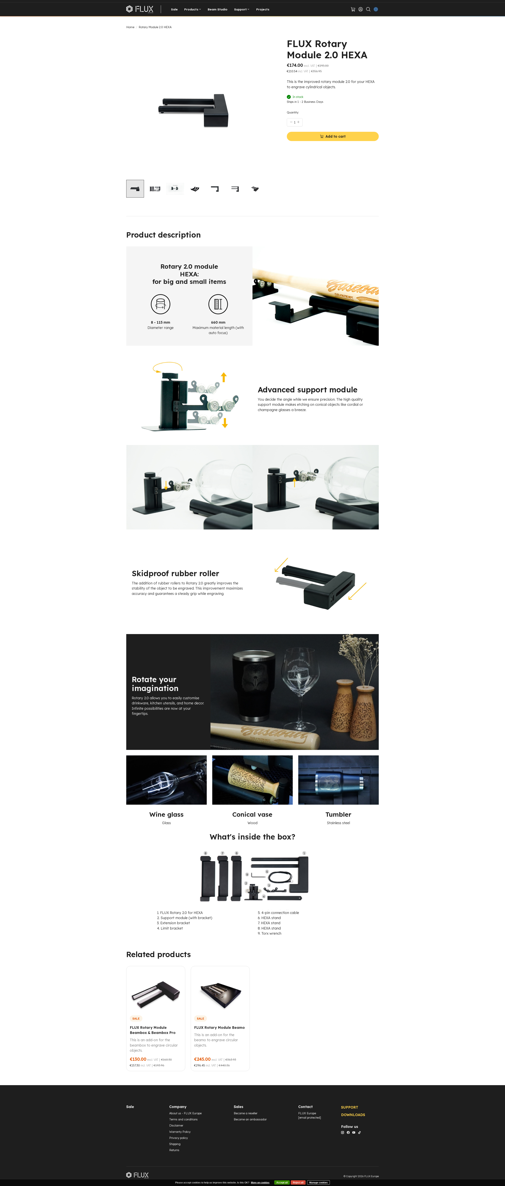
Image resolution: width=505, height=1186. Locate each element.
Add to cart (335, 136)
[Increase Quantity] (298, 121)
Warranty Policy (180, 1132)
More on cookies (260, 1182)
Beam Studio (217, 9)
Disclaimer (176, 1125)
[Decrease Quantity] (291, 121)
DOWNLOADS (353, 1115)
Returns (174, 1150)
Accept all (282, 1182)
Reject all (298, 1182)
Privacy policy (178, 1138)
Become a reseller (245, 1113)
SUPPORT (349, 1107)
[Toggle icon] (368, 9)
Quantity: (293, 112)
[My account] (361, 9)
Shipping (174, 1144)
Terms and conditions (183, 1119)
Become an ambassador (250, 1119)
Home (130, 27)
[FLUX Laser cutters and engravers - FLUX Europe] (139, 9)
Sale (174, 9)
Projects (262, 9)
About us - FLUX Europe (185, 1113)
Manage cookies (318, 1182)
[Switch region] (376, 9)
